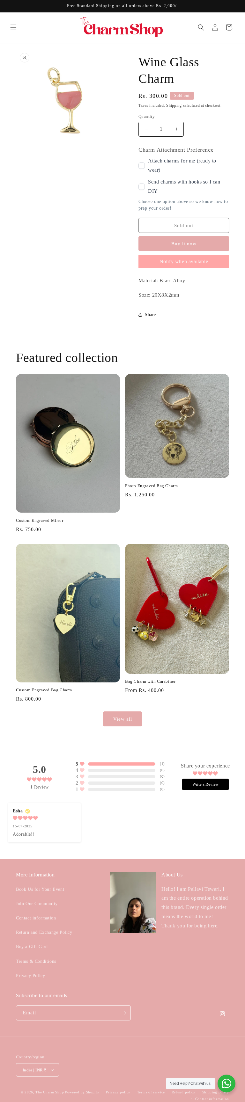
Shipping (174, 105)
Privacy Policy (30, 975)
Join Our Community (37, 903)
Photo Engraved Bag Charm (151, 485)
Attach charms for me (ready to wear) (182, 165)
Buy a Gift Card (32, 946)
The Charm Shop (49, 1092)
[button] (13, 27)
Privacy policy (118, 1092)
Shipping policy (215, 1092)
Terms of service (151, 1092)
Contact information (36, 918)
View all (122, 719)
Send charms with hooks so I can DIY (184, 186)
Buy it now (184, 243)
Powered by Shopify (82, 1092)
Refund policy (184, 1092)
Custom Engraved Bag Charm (44, 690)
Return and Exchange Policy (44, 932)
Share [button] (150, 314)
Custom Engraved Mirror (39, 520)
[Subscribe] (123, 1012)
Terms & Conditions (36, 961)
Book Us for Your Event (40, 889)
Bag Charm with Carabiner (150, 681)
